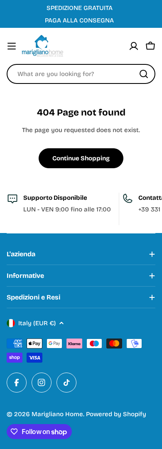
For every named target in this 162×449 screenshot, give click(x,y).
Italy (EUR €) (37, 323)
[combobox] (81, 74)
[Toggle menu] (12, 46)
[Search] (144, 74)
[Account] (134, 46)
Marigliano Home (57, 414)
